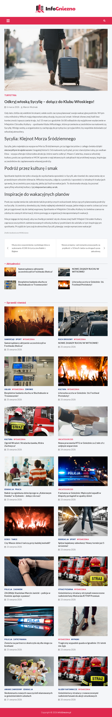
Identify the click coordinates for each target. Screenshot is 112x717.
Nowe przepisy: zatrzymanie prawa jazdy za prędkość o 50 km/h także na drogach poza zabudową (81, 248)
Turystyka (10, 95)
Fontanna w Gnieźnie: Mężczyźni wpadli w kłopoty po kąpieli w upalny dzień (79, 494)
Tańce (14, 539)
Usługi (7, 389)
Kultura (62, 389)
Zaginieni (17, 589)
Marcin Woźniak (30, 107)
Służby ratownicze (67, 689)
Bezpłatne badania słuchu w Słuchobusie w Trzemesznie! (33, 283)
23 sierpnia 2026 (14, 499)
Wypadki (75, 639)
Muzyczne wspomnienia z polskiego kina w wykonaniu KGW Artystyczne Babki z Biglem (31, 248)
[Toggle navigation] (8, 20)
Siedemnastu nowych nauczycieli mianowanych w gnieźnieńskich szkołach (28, 694)
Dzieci (7, 539)
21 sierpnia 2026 (14, 699)
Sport (19, 339)
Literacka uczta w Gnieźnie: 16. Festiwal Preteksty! (88, 283)
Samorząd (9, 339)
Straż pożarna (65, 589)
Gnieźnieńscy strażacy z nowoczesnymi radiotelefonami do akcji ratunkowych (78, 694)
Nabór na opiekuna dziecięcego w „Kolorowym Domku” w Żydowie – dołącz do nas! (27, 494)
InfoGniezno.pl (64, 712)
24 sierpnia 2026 (68, 449)
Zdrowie (29, 389)
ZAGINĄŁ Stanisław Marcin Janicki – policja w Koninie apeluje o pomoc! (27, 594)
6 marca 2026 (13, 107)
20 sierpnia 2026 (68, 699)
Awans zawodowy (13, 689)
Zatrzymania (19, 639)
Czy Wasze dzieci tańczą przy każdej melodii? (27, 543)
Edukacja (9, 489)
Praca (18, 489)
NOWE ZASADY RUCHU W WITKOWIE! (78, 343)
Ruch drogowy (65, 339)
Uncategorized (65, 439)
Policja (8, 589)
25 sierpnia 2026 (14, 349)
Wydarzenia (29, 339)
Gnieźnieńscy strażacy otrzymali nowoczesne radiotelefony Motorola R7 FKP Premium (81, 594)
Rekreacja (63, 539)
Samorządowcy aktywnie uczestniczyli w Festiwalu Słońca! (35, 270)
